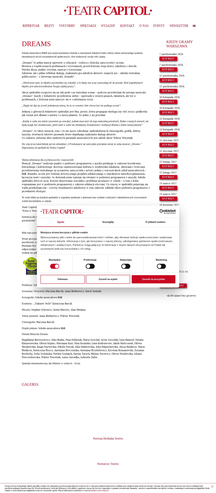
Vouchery (67, 26)
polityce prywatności (100, 490)
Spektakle (88, 26)
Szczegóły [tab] (108, 222)
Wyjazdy (108, 26)
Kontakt (127, 26)
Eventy (159, 26)
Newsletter (179, 26)
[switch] (90, 266)
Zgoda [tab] (60, 222)
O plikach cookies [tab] (155, 222)
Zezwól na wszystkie (153, 279)
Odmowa (63, 279)
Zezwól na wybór (108, 279)
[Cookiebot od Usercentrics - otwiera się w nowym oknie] (162, 211)
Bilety (49, 26)
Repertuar (31, 26)
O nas (143, 26)
